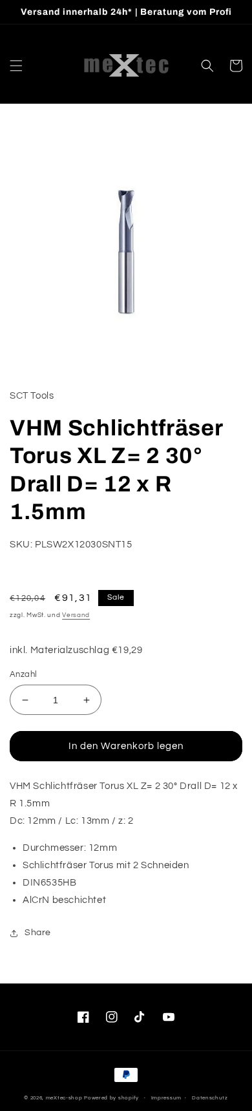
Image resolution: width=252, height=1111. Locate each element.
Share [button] (38, 932)
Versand (76, 615)
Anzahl (23, 674)
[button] (16, 66)
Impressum (166, 1098)
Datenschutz (210, 1098)
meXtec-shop (64, 1098)
